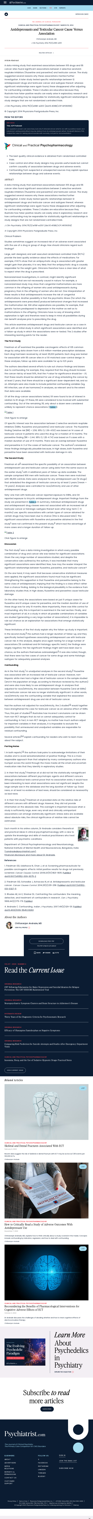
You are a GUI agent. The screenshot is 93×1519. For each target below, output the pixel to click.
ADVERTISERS (10, 1463)
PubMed (67, 872)
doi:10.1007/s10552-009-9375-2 (20, 876)
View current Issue (15, 1070)
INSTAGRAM (43, 1466)
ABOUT (8, 1459)
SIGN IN (62, 1455)
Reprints (62, 8)
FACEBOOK (43, 1463)
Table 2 (32, 502)
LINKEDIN (42, 1469)
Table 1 (52, 407)
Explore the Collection (63, 1372)
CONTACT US (10, 1478)
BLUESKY (41, 1476)
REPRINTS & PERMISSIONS (10, 1473)
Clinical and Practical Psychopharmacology (38, 25)
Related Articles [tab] (45, 53)
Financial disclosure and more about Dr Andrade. (30, 855)
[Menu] (5, 2)
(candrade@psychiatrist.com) (20, 851)
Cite (55, 8)
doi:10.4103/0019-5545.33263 (19, 910)
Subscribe (47, 1409)
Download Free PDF (46, 941)
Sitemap (76, 1505)
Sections (43, 8)
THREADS (42, 1473)
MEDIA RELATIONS (9, 1467)
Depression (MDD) (82, 14)
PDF (51, 8)
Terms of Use (23, 1501)
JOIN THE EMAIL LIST (68, 1461)
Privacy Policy (12, 1501)
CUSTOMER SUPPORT (9, 1482)
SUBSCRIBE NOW (66, 1468)
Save (29, 8)
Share (35, 8)
